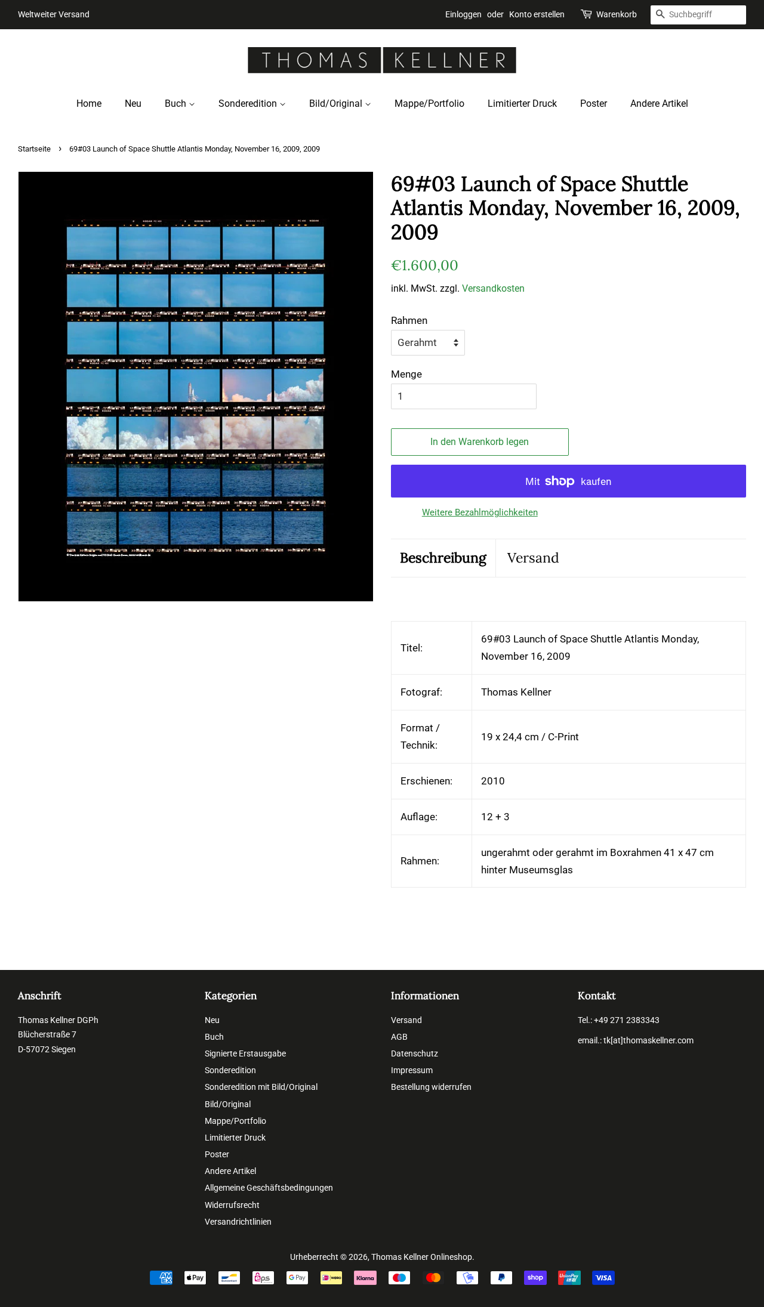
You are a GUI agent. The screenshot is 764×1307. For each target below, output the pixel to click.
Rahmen (409, 320)
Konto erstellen (537, 14)
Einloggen (463, 14)
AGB (399, 1037)
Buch (177, 103)
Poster (593, 103)
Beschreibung (443, 557)
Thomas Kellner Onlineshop (421, 1257)
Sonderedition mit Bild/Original (261, 1087)
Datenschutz (414, 1054)
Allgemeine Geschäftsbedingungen (269, 1188)
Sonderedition (248, 103)
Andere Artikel (659, 103)
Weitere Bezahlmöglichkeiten (480, 512)
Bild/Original (337, 103)
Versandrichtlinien (238, 1222)
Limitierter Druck (522, 103)
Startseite (34, 148)
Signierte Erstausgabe (245, 1054)
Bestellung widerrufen (431, 1087)
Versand (533, 557)
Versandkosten (493, 288)
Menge (406, 374)
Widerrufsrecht (232, 1205)
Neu (133, 103)
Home (88, 103)
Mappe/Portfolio (429, 103)
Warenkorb (616, 14)
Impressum (412, 1070)
